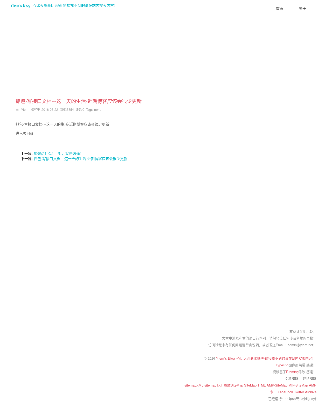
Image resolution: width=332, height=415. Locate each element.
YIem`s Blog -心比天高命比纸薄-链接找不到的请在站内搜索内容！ (63, 5)
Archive (310, 391)
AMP (312, 385)
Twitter (299, 391)
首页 (279, 8)
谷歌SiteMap (234, 385)
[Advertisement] (166, 61)
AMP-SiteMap (277, 385)
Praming (292, 371)
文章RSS (292, 378)
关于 (302, 8)
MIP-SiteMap (298, 385)
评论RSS (309, 378)
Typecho (282, 364)
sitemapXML (194, 385)
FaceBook (286, 391)
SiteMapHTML (255, 385)
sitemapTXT (214, 385)
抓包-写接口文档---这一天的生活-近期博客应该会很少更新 (80, 158)
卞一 (274, 391)
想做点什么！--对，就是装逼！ (59, 153)
